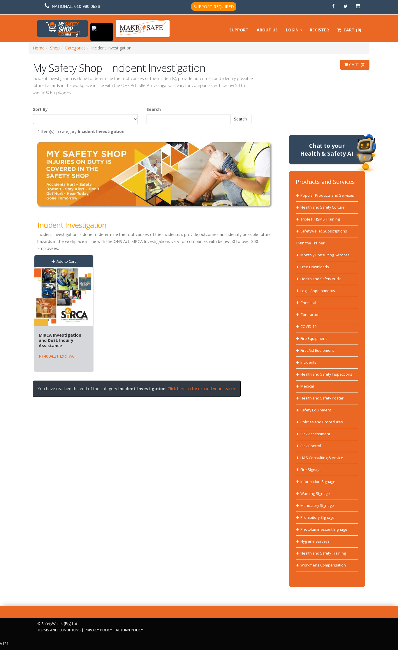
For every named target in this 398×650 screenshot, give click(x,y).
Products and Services (325, 182)
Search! (241, 119)
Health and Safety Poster (322, 398)
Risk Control (310, 445)
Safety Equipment (315, 410)
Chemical (308, 302)
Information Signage (317, 481)
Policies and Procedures (321, 422)
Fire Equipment (313, 338)
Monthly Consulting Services (325, 255)
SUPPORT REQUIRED (213, 6)
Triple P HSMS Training (320, 219)
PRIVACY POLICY (98, 630)
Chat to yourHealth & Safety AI (326, 149)
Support (239, 30)
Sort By (40, 109)
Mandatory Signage (317, 505)
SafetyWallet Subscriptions (323, 231)
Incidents (308, 362)
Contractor (309, 314)
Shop (55, 48)
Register (319, 30)
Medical (307, 386)
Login (292, 30)
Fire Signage (311, 469)
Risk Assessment (315, 433)
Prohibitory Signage (317, 517)
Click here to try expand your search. (202, 388)
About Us (267, 30)
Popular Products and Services (327, 195)
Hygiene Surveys (315, 541)
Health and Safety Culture (322, 207)
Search (154, 109)
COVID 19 (308, 326)
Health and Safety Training (323, 553)
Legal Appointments (317, 290)
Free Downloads (314, 266)
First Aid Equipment (317, 350)
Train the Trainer (310, 243)
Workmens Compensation (323, 565)
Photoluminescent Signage (323, 529)
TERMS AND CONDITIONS (59, 630)
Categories (75, 48)
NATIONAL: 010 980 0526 (76, 6)
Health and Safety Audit (320, 278)
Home (39, 48)
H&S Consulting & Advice (321, 457)
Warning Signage (315, 493)
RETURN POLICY (129, 630)
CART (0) (357, 64)
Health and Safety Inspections (326, 374)
